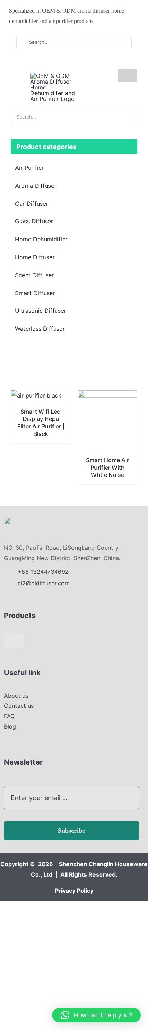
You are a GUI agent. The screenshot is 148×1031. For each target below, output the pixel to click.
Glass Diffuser (34, 221)
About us (16, 695)
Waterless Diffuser (40, 328)
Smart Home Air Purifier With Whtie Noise (107, 467)
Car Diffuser (31, 203)
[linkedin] (52, 62)
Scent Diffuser (34, 275)
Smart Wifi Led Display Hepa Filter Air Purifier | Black (40, 422)
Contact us (19, 705)
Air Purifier (29, 167)
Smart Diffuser (35, 293)
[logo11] (71, 520)
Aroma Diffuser (35, 185)
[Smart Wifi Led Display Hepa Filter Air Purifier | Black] (36, 395)
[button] (96, 1015)
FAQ (9, 716)
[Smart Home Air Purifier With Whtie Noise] (107, 395)
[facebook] (29, 62)
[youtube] (40, 62)
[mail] (63, 62)
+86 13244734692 (44, 571)
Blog (10, 726)
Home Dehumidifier (41, 239)
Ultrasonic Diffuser (40, 310)
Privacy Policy (74, 890)
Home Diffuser (35, 257)
